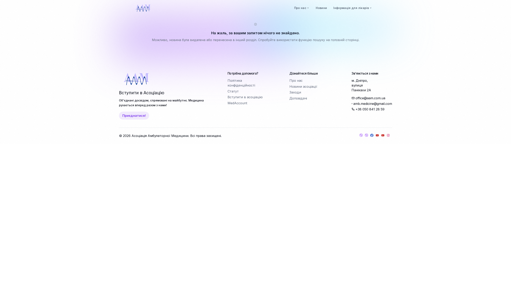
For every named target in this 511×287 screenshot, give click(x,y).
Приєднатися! (134, 116)
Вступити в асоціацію (245, 97)
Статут (233, 91)
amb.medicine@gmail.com (372, 104)
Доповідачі (298, 98)
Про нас (296, 81)
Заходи (295, 92)
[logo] (143, 8)
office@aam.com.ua (370, 98)
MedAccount (237, 103)
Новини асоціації (303, 86)
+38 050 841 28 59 (370, 109)
